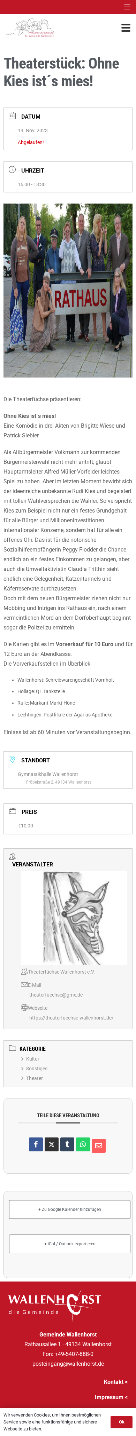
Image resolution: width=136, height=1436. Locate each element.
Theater (34, 1078)
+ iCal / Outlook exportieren (70, 1243)
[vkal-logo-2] (30, 27)
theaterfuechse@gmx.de (56, 995)
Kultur (32, 1059)
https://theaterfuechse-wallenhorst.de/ (71, 1018)
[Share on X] (52, 1144)
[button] (127, 7)
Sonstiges (36, 1068)
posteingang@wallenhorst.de (68, 1363)
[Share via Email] (99, 1146)
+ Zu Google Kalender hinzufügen (69, 1209)
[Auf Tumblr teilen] (67, 1144)
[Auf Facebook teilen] (36, 1144)
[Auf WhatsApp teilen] (83, 1144)
